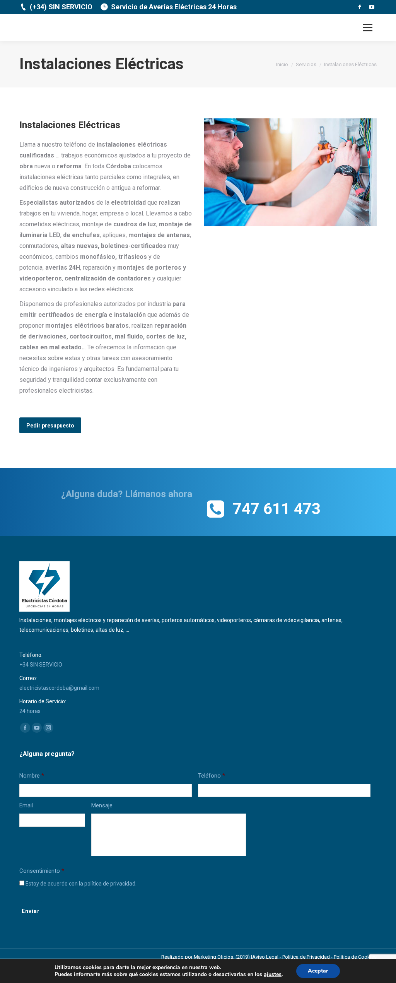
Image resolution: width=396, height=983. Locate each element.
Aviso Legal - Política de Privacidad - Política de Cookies (314, 957)
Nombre (31, 775)
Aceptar (318, 970)
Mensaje (102, 805)
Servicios (306, 64)
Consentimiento (41, 870)
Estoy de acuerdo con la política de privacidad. (81, 883)
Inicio (282, 64)
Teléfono (211, 775)
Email (26, 805)
